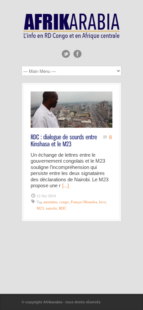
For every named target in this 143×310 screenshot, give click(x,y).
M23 (40, 208)
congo (64, 202)
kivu (102, 202)
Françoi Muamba (84, 202)
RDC (62, 208)
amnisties (50, 202)
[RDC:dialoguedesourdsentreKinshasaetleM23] (64, 140)
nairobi (51, 208)
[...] (65, 185)
